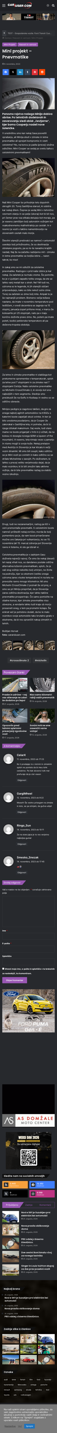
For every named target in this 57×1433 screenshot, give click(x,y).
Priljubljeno (12, 1204)
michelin (41, 660)
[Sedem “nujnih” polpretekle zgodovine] (28, 1359)
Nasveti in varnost (21, 38)
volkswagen (26, 1395)
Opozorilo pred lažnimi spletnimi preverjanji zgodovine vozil (14, 729)
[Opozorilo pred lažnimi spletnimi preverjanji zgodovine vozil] (14, 716)
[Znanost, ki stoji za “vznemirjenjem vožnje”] (46, 1349)
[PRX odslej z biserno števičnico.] (10, 1243)
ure (15, 1395)
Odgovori (21, 780)
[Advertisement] (28, 1058)
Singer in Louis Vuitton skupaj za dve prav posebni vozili (37, 1267)
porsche (44, 1385)
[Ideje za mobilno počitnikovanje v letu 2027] (28, 1349)
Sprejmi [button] (29, 1426)
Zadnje (29, 1204)
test (47, 1390)
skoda (28, 1390)
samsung (18, 1390)
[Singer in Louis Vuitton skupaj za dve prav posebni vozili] (10, 1270)
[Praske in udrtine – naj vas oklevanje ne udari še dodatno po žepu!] (14, 685)
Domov (7, 38)
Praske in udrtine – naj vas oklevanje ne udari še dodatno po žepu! (14, 697)
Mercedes (22, 1385)
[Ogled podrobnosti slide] (28, 17)
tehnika (38, 1390)
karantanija (9, 1385)
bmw (14, 1379)
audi (6, 1379)
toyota (6, 1395)
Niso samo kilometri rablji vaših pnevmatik (42, 696)
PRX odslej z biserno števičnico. (32, 1241)
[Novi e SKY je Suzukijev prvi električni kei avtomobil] (10, 1216)
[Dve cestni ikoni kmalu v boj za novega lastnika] (10, 1256)
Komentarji (45, 1204)
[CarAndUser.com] (20, 5)
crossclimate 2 (20, 660)
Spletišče (7, 956)
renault (7, 1390)
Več (20, 1426)
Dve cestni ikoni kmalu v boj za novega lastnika (36, 1254)
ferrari (22, 1379)
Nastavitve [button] (10, 1426)
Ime (4, 930)
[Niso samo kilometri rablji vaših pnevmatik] (42, 685)
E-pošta (6, 943)
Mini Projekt (37, 38)
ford (38, 1379)
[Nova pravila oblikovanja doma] (10, 1230)
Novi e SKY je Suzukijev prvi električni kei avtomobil (35, 1214)
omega (33, 1385)
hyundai (47, 1379)
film (31, 1379)
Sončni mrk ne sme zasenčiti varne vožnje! (40, 728)
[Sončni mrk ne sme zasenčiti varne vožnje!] (42, 716)
